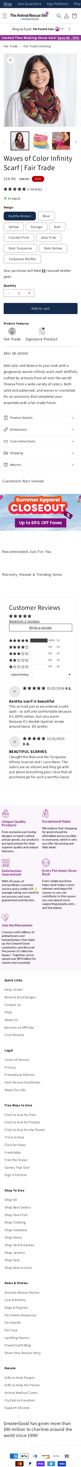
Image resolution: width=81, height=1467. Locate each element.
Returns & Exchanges (20, 997)
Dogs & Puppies (16, 1307)
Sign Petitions (58, 4)
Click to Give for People (22, 1122)
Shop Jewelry (15, 1252)
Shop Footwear (16, 1230)
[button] (59, 16)
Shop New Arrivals (18, 1267)
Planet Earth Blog (18, 1345)
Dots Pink (48, 237)
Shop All (11, 1199)
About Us (11, 1019)
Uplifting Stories (17, 1337)
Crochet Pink (19, 237)
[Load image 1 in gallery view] (20, 141)
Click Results (14, 1035)
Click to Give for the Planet (25, 1129)
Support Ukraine (17, 1407)
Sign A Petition (16, 1175)
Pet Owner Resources (21, 1315)
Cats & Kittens (15, 1300)
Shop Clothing (15, 1222)
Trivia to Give (14, 1137)
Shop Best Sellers (18, 1207)
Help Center (14, 989)
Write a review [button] (40, 627)
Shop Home (13, 1237)
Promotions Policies (20, 1074)
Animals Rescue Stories (22, 1292)
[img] (34, 688)
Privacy (10, 1067)
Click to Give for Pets (20, 1114)
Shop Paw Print (16, 1215)
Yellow (14, 227)
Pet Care (11, 1330)
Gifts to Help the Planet (22, 1385)
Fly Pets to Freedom (20, 1400)
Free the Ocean (16, 1160)
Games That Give (17, 1167)
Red (57, 227)
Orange (36, 227)
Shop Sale (12, 1260)
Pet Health (13, 1322)
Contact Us (13, 1004)
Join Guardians (29, 4)
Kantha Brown (20, 216)
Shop (7, 4)
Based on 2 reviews (24, 621)
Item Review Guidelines (22, 1082)
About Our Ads (15, 1090)
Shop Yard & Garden (19, 1245)
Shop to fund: (33, 29)
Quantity (10, 285)
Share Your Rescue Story (23, 1352)
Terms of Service (17, 1059)
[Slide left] (5, 142)
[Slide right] (76, 142)
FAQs (8, 1012)
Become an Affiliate (19, 1027)
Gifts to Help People (20, 1377)
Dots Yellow (53, 248)
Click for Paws (15, 1145)
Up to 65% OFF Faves (40, 523)
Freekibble (13, 1152)
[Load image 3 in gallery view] (61, 141)
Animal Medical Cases (21, 1392)
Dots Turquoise (20, 248)
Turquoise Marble (22, 259)
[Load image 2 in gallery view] (40, 141)
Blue (46, 216)
